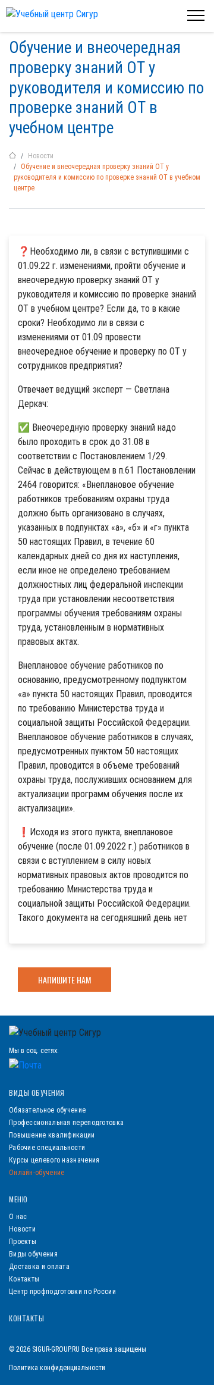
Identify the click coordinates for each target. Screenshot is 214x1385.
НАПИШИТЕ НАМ (64, 979)
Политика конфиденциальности (57, 1368)
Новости (41, 156)
